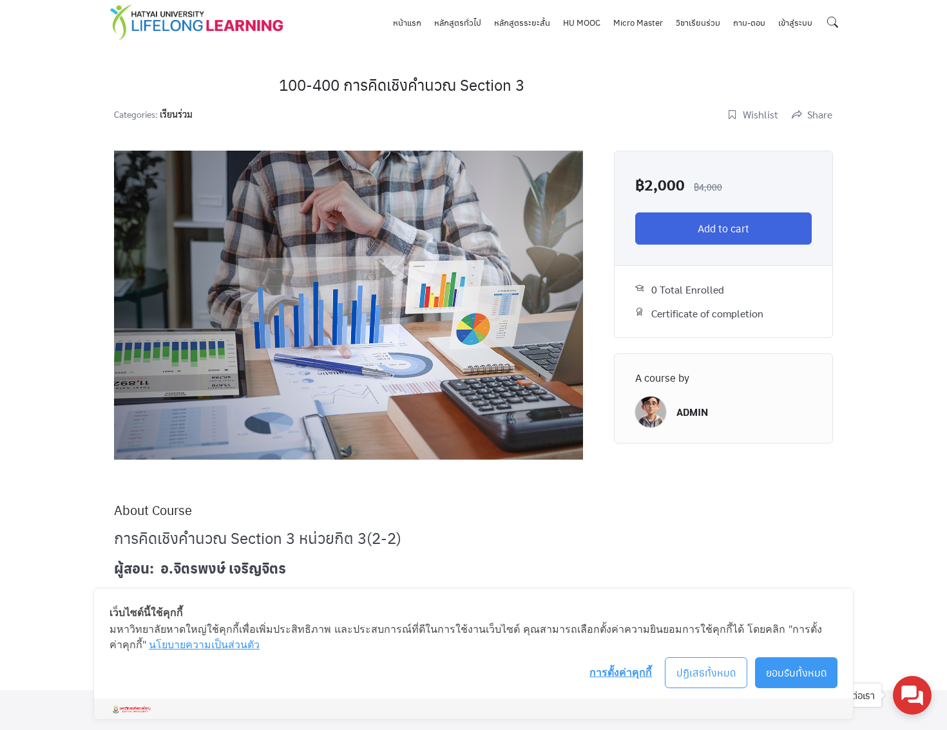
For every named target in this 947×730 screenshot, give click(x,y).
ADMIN (692, 411)
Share (819, 114)
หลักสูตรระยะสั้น (522, 22)
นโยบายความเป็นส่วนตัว (204, 644)
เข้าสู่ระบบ (795, 22)
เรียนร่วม (176, 114)
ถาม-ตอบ (749, 22)
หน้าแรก (407, 22)
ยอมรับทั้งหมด (796, 672)
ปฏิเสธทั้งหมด (706, 672)
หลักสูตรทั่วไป (457, 22)
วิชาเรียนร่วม (698, 22)
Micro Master (638, 22)
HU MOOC (581, 22)
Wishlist (760, 114)
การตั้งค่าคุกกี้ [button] (620, 672)
